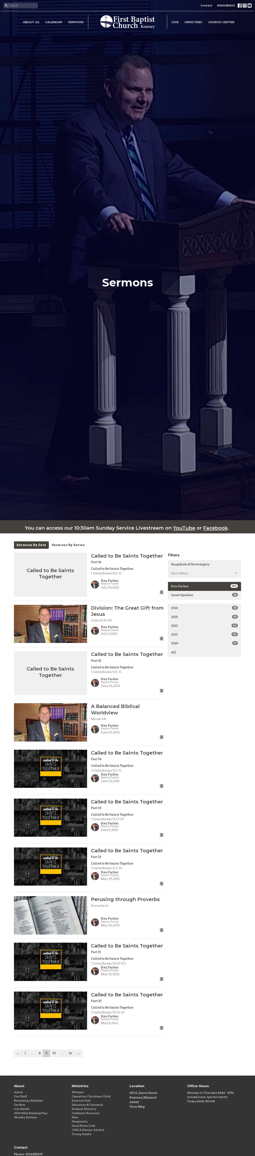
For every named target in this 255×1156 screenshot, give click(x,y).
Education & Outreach (87, 1104)
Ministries (193, 22)
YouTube (184, 528)
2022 (203, 626)
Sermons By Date (31, 545)
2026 (203, 608)
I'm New (19, 1104)
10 (54, 1053)
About (18, 1092)
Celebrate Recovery (86, 1113)
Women (78, 1092)
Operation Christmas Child (91, 1096)
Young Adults (81, 1134)
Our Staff (20, 1096)
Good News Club (83, 1125)
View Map (137, 1107)
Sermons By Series (68, 545)
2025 (203, 617)
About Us (31, 22)
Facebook (215, 528)
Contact (206, 5)
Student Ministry (84, 1109)
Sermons (76, 22)
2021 (203, 634)
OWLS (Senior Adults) (88, 1129)
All (173, 652)
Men (75, 1117)
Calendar (53, 22)
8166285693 (226, 5)
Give (175, 22)
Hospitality (80, 1121)
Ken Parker (203, 586)
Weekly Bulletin (25, 1117)
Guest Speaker (203, 595)
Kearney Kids (81, 1100)
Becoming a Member (28, 1100)
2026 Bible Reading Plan (31, 1113)
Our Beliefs (21, 1109)
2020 (203, 643)
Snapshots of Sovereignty (190, 564)
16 (70, 1053)
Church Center (221, 22)
